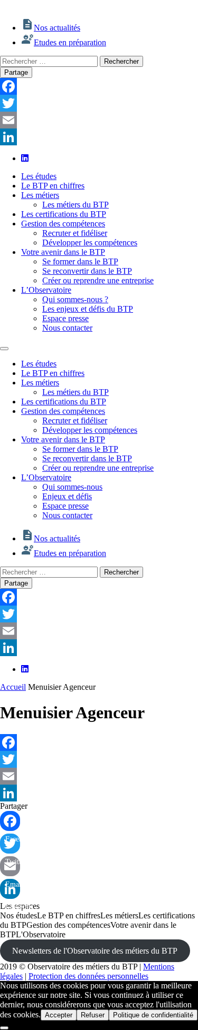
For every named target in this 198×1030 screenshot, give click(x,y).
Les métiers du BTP (75, 204)
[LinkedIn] (99, 136)
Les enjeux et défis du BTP (87, 308)
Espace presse (65, 318)
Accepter (58, 1015)
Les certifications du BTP (63, 214)
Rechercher (121, 61)
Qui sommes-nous (72, 486)
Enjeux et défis (67, 496)
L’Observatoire (46, 289)
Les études (38, 176)
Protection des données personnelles (88, 976)
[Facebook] (99, 86)
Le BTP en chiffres (52, 185)
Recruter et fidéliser (74, 233)
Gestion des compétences (63, 223)
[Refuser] (4, 1027)
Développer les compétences (89, 242)
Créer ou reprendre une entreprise (98, 280)
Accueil (13, 686)
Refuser (93, 1015)
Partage (16, 72)
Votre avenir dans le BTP (63, 251)
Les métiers (40, 195)
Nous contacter (67, 327)
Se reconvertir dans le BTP (87, 270)
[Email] (99, 120)
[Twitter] (99, 103)
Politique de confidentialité (153, 1015)
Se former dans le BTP (80, 261)
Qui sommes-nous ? (75, 299)
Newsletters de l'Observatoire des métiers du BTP (94, 950)
